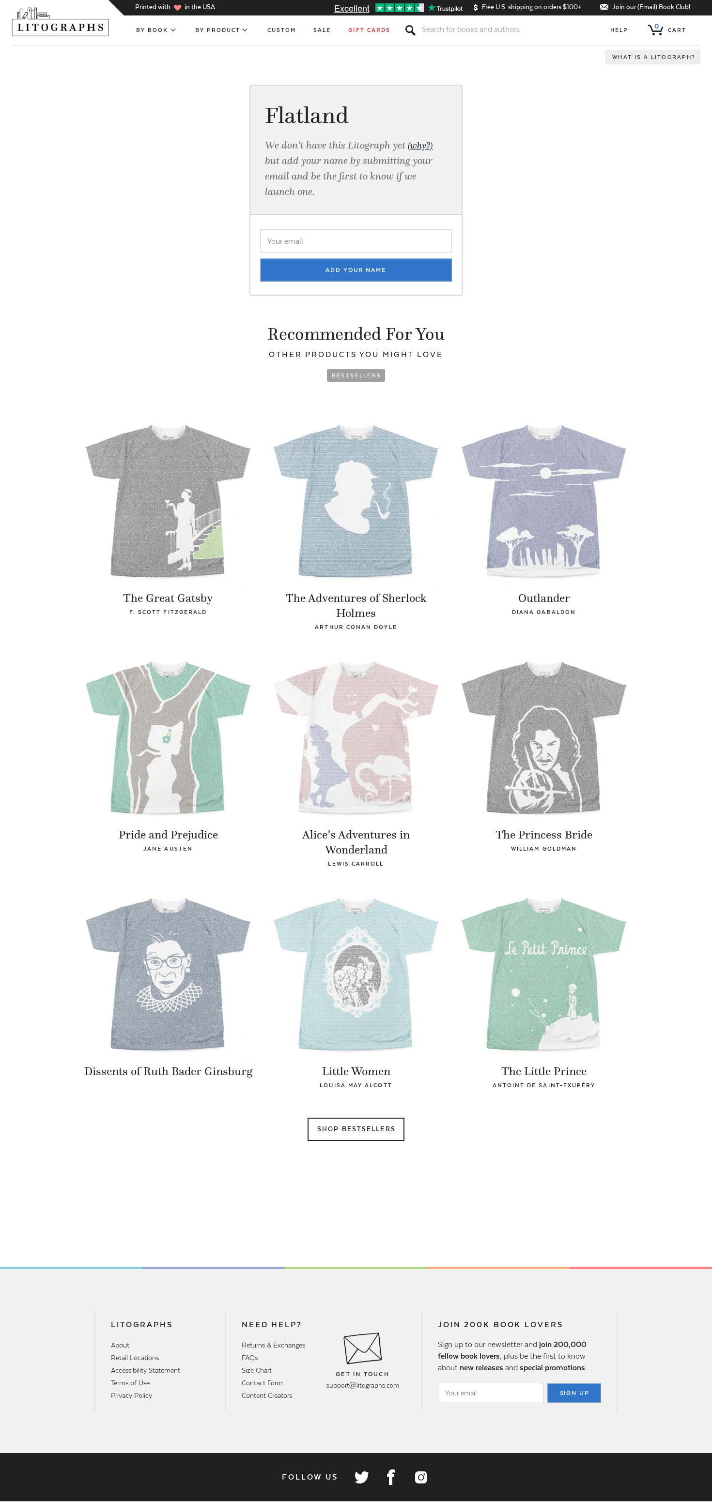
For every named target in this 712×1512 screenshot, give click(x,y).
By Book (152, 30)
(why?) (420, 145)
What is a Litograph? (654, 57)
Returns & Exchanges (273, 1345)
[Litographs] (61, 21)
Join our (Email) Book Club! (651, 7)
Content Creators (267, 1395)
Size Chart (257, 1370)
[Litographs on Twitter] (361, 1477)
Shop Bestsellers (356, 1129)
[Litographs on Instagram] (420, 1477)
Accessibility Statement (145, 1370)
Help (619, 30)
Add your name (356, 270)
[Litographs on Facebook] (391, 1477)
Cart (670, 28)
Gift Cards (369, 30)
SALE (322, 30)
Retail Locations (135, 1358)
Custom (281, 30)
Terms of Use (130, 1383)
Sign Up (575, 1393)
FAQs (250, 1358)
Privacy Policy (131, 1395)
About (120, 1345)
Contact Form (262, 1383)
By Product (218, 30)
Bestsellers (357, 375)
